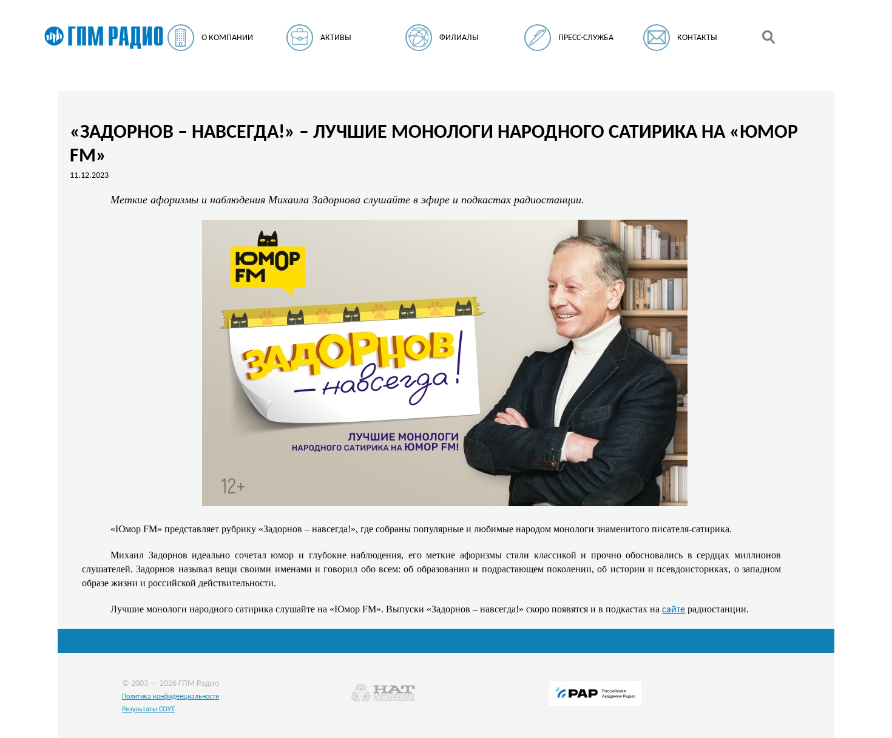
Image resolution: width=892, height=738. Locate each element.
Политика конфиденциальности (170, 696)
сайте (673, 610)
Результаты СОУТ (148, 709)
